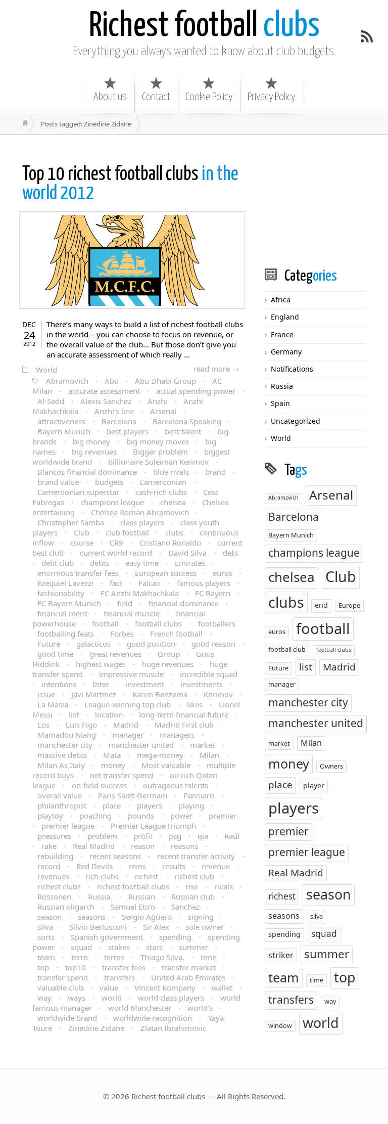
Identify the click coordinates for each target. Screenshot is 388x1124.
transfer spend (62, 977)
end (321, 605)
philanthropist (61, 805)
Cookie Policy (208, 97)
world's (200, 1008)
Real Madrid (94, 846)
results (173, 866)
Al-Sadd (50, 401)
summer (193, 947)
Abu (112, 381)
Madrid (125, 725)
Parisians (199, 795)
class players (142, 522)
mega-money (160, 755)
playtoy (50, 816)
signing (201, 917)
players (149, 805)
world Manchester (139, 1008)
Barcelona (119, 421)
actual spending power (195, 391)
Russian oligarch (65, 907)
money (113, 765)
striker (281, 955)
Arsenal (163, 411)
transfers (119, 977)
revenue (216, 866)
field (124, 603)
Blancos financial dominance (87, 472)
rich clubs (102, 876)
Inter (100, 684)
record (48, 866)
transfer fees (124, 967)
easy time (142, 563)
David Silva (187, 553)
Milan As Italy (61, 765)
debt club (57, 563)
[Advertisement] (326, 200)
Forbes (122, 633)
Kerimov (218, 694)
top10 (75, 967)
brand (215, 472)
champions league (112, 502)
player (313, 785)
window (280, 1025)
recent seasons (115, 856)
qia (203, 836)
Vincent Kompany (165, 987)
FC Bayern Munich (69, 603)
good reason (213, 644)
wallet (222, 987)
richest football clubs (133, 886)
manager (127, 735)
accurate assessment (104, 391)
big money (91, 441)
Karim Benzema (159, 694)
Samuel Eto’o (133, 907)
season (49, 917)
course (81, 542)
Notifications (292, 369)
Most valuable (165, 765)
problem (102, 836)
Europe (349, 605)
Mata (112, 755)
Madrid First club (184, 725)
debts (99, 563)
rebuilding (55, 856)
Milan (209, 755)
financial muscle (132, 613)
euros (222, 573)
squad (81, 947)
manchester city (64, 745)
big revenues (94, 451)
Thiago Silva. (162, 957)
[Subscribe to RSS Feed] (367, 36)
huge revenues (167, 664)
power (181, 816)
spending (175, 937)
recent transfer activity (196, 856)
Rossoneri (54, 896)
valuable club (60, 987)
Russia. (100, 896)
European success (166, 573)
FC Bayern (212, 593)
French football (176, 633)
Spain (280, 403)
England (285, 317)
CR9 (116, 542)
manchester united (141, 745)
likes (195, 704)
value (109, 987)
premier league (67, 826)
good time (55, 654)
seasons (92, 917)
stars (154, 947)
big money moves (157, 441)
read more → (216, 369)
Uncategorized (295, 421)
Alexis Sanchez (105, 401)
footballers (216, 623)
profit (143, 836)
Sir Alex (156, 927)
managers (177, 735)
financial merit (62, 613)
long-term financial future (183, 714)
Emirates (190, 563)
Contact (156, 97)
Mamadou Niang (66, 735)
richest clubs (59, 886)
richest (146, 876)
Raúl (231, 836)
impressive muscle (131, 674)
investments (201, 684)
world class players (171, 998)
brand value (58, 482)
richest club (194, 876)
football (105, 623)
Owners (331, 766)
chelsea (173, 502)
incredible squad (208, 674)
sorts (46, 937)
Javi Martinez (93, 694)
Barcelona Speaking (187, 421)
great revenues (115, 654)
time (208, 957)
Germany (286, 351)
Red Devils (94, 866)
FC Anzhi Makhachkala (140, 593)
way (44, 998)
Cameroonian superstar (78, 492)
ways (76, 998)
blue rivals (171, 472)
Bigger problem (160, 451)
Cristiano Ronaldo (170, 542)
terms (114, 957)
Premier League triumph (153, 826)
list (74, 714)
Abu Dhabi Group (165, 381)
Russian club (193, 896)
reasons (184, 846)
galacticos (93, 644)
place (112, 805)
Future (48, 644)
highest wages (101, 664)
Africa (280, 299)
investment (144, 684)
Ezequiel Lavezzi (65, 583)
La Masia (52, 704)
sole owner (204, 927)
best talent (183, 431)
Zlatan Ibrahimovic (173, 1028)
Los (43, 725)
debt (230, 553)
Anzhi (157, 401)
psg (175, 836)
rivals (223, 886)
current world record (116, 553)
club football (127, 532)
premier (222, 816)
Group (169, 654)
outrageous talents (175, 785)
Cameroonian (162, 482)
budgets (109, 482)
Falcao (149, 583)
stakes (119, 947)
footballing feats (65, 633)
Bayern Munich (63, 431)
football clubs (158, 623)
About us (110, 97)
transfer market (189, 967)
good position (151, 644)
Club (81, 532)
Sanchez (185, 907)
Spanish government (107, 937)
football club (287, 649)
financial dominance (184, 603)
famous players (203, 583)
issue (46, 694)
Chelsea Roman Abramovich (140, 512)
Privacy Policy (271, 97)
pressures (54, 836)
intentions (58, 684)
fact (116, 583)
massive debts (62, 755)
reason (143, 846)
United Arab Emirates (188, 977)
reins (137, 866)
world (112, 998)
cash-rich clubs (161, 492)
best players (128, 431)
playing (191, 805)
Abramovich (67, 381)
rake (49, 846)
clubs (204, 26)
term (79, 957)
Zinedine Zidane (96, 1028)
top (43, 967)
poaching (95, 816)
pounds (141, 816)
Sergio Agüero (147, 917)
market (202, 745)
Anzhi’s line (114, 411)
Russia (282, 386)
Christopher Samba (70, 522)
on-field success (99, 785)
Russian (141, 896)
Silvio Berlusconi (98, 927)
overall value (59, 795)
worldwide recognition (152, 1018)
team (46, 957)
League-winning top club (127, 704)
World (46, 370)
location (109, 714)
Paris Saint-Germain (132, 795)
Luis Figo (81, 725)
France (282, 334)
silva (45, 927)
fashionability (60, 593)
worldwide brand (67, 1018)
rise (191, 886)
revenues (53, 876)
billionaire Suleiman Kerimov (158, 462)
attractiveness (61, 421)
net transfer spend (122, 775)
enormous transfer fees (78, 573)
